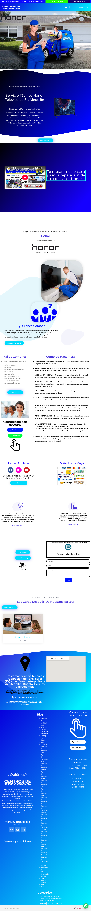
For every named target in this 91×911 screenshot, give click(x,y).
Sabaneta (44, 727)
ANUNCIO (44, 719)
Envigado (44, 744)
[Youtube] (27, 470)
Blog (42, 885)
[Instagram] (19, 470)
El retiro (43, 729)
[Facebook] (11, 470)
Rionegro (43, 740)
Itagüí (42, 725)
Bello (42, 742)
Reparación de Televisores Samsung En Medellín (45, 872)
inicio (42, 878)
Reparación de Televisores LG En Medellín (44, 861)
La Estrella (44, 723)
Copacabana (45, 721)
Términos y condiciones (17, 841)
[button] (65, 7)
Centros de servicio (82, 908)
